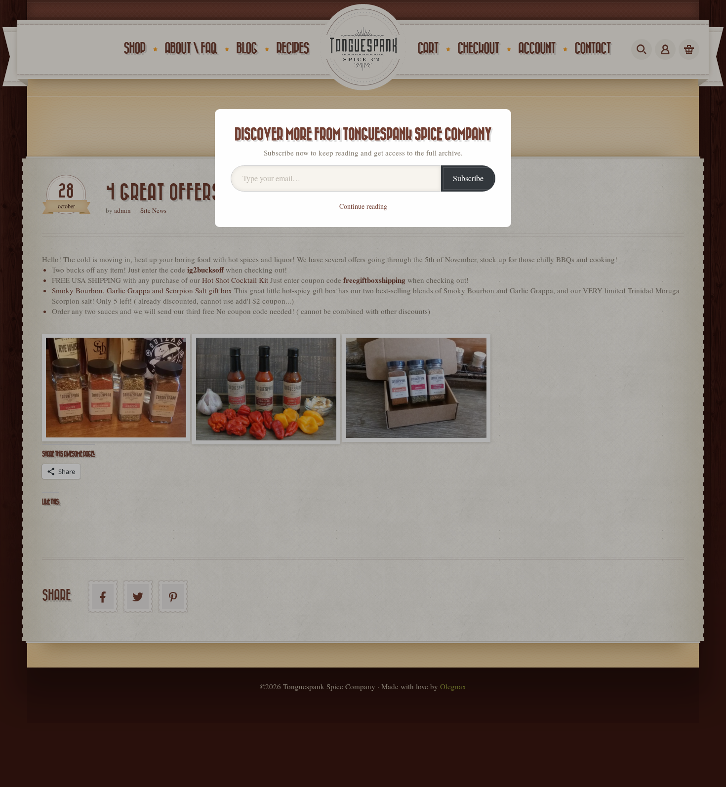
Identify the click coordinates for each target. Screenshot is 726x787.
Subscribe (468, 178)
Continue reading (363, 206)
